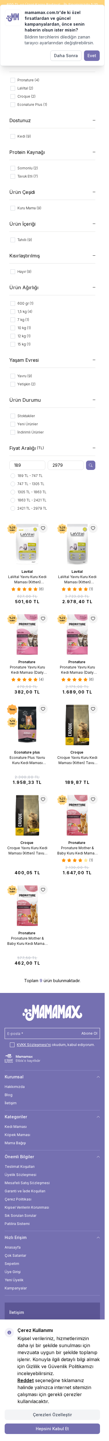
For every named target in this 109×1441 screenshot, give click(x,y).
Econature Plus (27, 752)
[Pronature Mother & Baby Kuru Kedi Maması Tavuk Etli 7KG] (77, 815)
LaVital (27, 571)
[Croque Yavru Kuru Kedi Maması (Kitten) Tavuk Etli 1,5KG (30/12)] (27, 815)
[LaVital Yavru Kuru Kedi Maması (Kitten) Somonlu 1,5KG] (27, 544)
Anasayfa (13, 1247)
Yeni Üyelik (14, 1280)
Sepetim (12, 1263)
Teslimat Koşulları (20, 1166)
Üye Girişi (13, 1272)
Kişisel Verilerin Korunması (27, 1207)
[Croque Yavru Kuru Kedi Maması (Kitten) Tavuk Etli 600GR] (77, 724)
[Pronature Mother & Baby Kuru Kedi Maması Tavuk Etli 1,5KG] (27, 905)
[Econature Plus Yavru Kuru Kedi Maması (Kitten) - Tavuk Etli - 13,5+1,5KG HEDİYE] (27, 724)
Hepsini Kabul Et (52, 1428)
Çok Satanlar (15, 1255)
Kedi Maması (16, 1126)
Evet (91, 55)
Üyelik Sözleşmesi (20, 1175)
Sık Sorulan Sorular (20, 1215)
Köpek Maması (17, 1135)
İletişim (11, 1103)
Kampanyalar (16, 1288)
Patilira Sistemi (17, 1223)
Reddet (25, 1380)
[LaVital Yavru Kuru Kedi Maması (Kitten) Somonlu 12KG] (77, 544)
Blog (8, 1095)
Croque (77, 752)
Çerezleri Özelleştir (52, 1414)
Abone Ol (89, 1033)
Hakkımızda (15, 1086)
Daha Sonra (66, 55)
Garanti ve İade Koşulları (25, 1191)
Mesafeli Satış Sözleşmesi (27, 1183)
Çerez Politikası (18, 1199)
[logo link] (52, 1013)
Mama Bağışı (15, 1143)
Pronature (27, 662)
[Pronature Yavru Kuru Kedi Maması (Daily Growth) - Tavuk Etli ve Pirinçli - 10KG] (77, 634)
